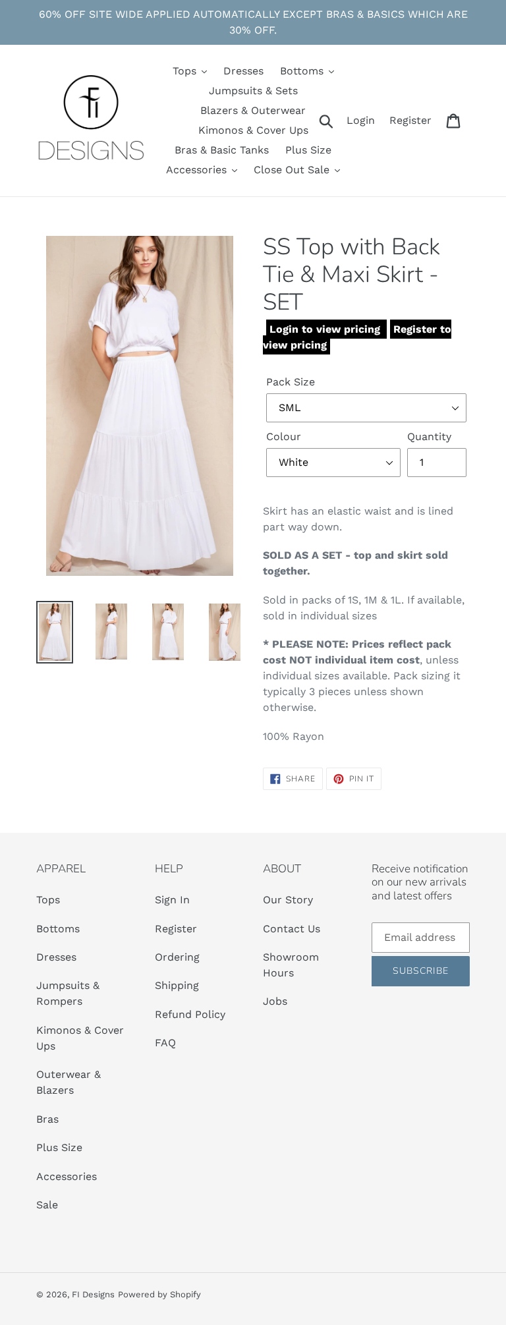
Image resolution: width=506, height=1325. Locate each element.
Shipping (177, 985)
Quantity (429, 436)
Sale (47, 1204)
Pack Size (290, 382)
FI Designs (93, 1294)
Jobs (275, 1001)
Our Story (288, 899)
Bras (47, 1119)
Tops (48, 899)
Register (176, 928)
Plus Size (59, 1147)
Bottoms (58, 928)
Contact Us (291, 928)
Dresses (56, 957)
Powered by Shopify (159, 1294)
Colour (283, 436)
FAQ (165, 1042)
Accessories (66, 1176)
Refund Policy (190, 1014)
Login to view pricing (326, 329)
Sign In (172, 899)
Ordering (177, 957)
